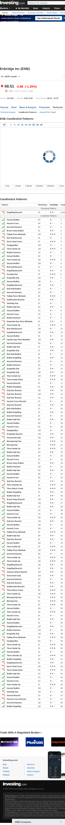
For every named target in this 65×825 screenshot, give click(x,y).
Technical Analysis (8, 112)
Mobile (5, 768)
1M (41, 125)
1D (33, 125)
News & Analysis (27, 107)
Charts (57, 8)
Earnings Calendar (35, 13)
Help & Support (33, 771)
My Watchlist (23, 8)
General (4, 107)
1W (37, 125)
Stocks (5, 13)
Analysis (46, 8)
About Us (31, 764)
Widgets (6, 775)
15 (18, 125)
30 (22, 125)
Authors (30, 775)
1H (26, 125)
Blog (5, 764)
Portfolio (6, 771)
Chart (14, 107)
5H (30, 125)
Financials (44, 107)
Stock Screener (18, 13)
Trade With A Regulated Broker (20, 732)
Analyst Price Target (47, 112)
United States (51, 13)
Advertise (31, 768)
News (35, 8)
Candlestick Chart (4, 124)
